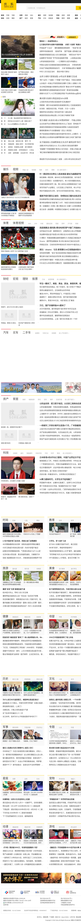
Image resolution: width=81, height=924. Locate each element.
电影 (40, 170)
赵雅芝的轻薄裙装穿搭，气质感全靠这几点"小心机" (22, 551)
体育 (6, 223)
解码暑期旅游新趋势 (62, 48)
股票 (35, 278)
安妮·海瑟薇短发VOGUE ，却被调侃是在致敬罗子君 (22, 558)
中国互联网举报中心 (12, 892)
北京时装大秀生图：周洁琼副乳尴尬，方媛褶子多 (21, 554)
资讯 (39, 399)
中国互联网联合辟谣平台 (68, 905)
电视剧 (51, 15)
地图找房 (31, 399)
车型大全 (45, 333)
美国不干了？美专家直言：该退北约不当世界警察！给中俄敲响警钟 (28, 765)
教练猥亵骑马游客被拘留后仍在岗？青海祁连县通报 (59, 90)
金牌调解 (16, 153)
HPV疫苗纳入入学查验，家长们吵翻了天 (64, 558)
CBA (35, 223)
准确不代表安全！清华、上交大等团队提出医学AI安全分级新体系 (27, 651)
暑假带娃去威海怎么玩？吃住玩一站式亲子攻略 (20, 596)
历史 (5, 678)
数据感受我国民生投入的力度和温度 (52, 55)
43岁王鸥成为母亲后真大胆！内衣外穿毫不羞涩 (20, 548)
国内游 (14, 569)
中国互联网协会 (73, 892)
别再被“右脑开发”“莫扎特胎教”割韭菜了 (63, 651)
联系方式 (57, 917)
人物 (25, 520)
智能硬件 (29, 453)
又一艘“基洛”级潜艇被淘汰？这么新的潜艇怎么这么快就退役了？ (27, 755)
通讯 (21, 453)
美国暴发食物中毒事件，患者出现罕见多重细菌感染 (22, 641)
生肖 (37, 779)
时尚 (5, 520)
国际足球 (49, 223)
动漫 (5, 826)
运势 (25, 779)
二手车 (27, 332)
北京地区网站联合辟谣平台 (47, 902)
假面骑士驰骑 (13, 150)
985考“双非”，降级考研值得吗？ (61, 548)
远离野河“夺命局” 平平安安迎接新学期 (53, 58)
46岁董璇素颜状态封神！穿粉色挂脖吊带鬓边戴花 (21, 544)
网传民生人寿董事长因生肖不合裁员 (62, 765)
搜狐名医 (27, 617)
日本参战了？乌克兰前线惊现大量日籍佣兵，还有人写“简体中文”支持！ (29, 751)
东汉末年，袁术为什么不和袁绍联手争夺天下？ (20, 716)
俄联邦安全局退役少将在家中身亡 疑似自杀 (56, 112)
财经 (6, 278)
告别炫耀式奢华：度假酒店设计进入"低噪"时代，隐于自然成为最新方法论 (30, 599)
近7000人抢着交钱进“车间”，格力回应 (63, 544)
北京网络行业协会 (42, 892)
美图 (52, 170)
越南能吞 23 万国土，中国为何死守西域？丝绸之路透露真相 (25, 703)
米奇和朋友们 (23, 150)
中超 (41, 223)
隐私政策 (78, 917)
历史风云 (39, 727)
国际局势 (15, 727)
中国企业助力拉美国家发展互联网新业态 (54, 65)
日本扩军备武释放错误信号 (49, 68)
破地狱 (10, 147)
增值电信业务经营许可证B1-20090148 (14, 898)
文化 (52, 678)
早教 (60, 617)
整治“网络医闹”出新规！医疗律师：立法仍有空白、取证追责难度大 (28, 654)
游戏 (52, 826)
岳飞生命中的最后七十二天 (13, 713)
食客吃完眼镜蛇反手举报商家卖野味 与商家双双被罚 (59, 127)
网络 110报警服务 (56, 892)
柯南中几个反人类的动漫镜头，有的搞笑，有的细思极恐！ (25, 861)
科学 (52, 453)
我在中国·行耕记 (63, 72)
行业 (43, 279)
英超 (26, 15)
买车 (44, 18)
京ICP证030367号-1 (66, 898)
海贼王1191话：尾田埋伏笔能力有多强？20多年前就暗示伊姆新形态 (28, 851)
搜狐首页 (8, 5)
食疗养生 (74, 569)
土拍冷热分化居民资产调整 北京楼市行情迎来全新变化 (60, 429)
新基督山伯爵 (19, 147)
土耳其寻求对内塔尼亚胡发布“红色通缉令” (55, 102)
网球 (76, 223)
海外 (51, 399)
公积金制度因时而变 (47, 61)
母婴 (68, 15)
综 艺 (3, 153)
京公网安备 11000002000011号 (14, 902)
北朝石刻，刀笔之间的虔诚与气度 (15, 710)
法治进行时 (24, 153)
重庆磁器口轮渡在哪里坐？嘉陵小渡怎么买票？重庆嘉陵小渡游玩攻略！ (30, 603)
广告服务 (51, 917)
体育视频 (18, 223)
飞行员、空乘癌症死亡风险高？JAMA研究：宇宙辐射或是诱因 (26, 647)
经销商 (53, 333)
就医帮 (38, 617)
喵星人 (73, 779)
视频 (44, 15)
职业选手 (74, 827)
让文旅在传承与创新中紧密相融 (51, 44)
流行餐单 (62, 569)
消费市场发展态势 (46, 51)
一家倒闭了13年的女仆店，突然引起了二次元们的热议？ (24, 858)
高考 (60, 520)
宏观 (7, 18)
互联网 (15, 453)
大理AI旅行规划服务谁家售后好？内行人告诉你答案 (22, 606)
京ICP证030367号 (45, 898)
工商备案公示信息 (66, 902)
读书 (72, 679)
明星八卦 (25, 170)
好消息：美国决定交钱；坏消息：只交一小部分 (57, 109)
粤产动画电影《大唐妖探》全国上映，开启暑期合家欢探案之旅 (26, 854)
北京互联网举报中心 (27, 892)
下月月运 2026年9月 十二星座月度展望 (17, 813)
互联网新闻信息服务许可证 (47, 900)
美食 (52, 568)
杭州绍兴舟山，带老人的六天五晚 (15, 592)
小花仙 (31, 150)
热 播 (3, 141)
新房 (26, 18)
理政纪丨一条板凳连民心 (48, 41)
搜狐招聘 (45, 917)
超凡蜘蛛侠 (28, 147)
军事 (7, 15)
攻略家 (38, 569)
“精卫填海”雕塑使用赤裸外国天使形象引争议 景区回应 (60, 152)
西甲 (63, 223)
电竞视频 (62, 827)
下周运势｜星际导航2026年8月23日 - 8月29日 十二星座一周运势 (27, 809)
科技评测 (38, 453)
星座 (5, 778)
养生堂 (32, 153)
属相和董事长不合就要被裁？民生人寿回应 (56, 130)
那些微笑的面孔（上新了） (13, 706)
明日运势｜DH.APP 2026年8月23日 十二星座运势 (21, 806)
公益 (60, 727)
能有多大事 (20, 141)
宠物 (52, 778)
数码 (58, 453)
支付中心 (39, 917)
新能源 (51, 18)
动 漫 (3, 150)
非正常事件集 (29, 144)
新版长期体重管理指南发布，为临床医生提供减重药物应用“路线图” (28, 644)
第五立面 (11, 141)
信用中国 (5, 905)
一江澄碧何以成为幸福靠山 (67, 61)
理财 (13, 18)
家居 (31, 18)
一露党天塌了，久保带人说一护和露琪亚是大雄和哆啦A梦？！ (26, 864)
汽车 (6, 332)
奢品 (37, 520)
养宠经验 (62, 779)
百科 (45, 399)
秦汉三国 (15, 679)
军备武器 (27, 727)
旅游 (63, 15)
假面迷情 (11, 144)
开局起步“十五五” (45, 48)
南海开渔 (58, 51)
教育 (63, 18)
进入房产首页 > (70, 399)
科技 (6, 452)
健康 (68, 18)
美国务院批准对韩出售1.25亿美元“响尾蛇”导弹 (57, 115)
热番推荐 (39, 827)
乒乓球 (69, 223)
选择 (10, 153)
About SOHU (65, 917)
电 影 (3, 147)
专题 (13, 15)
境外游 (26, 569)
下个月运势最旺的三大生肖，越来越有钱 (18, 816)
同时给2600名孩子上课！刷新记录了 (20, 121)
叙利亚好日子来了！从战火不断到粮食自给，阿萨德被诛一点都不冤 (28, 761)
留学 (72, 520)
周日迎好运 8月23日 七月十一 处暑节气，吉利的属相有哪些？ (26, 803)
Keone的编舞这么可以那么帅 (17, 124)
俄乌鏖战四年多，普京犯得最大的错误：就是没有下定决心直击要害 (28, 758)
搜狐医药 (15, 617)
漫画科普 (27, 827)
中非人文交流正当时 (47, 72)
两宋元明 (39, 679)
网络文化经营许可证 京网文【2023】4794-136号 (17, 900)
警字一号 (28, 141)
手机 (46, 453)
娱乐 (6, 169)
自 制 (3, 144)
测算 (13, 779)
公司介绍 (72, 917)
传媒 (72, 727)
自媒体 (37, 333)
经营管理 (51, 279)
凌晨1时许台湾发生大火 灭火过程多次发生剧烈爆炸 (59, 146)
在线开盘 (59, 399)
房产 (6, 399)
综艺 (46, 170)
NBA (31, 15)
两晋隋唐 (27, 679)
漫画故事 (15, 827)
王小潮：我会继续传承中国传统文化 (19, 118)
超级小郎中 (20, 144)
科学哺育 (74, 617)
